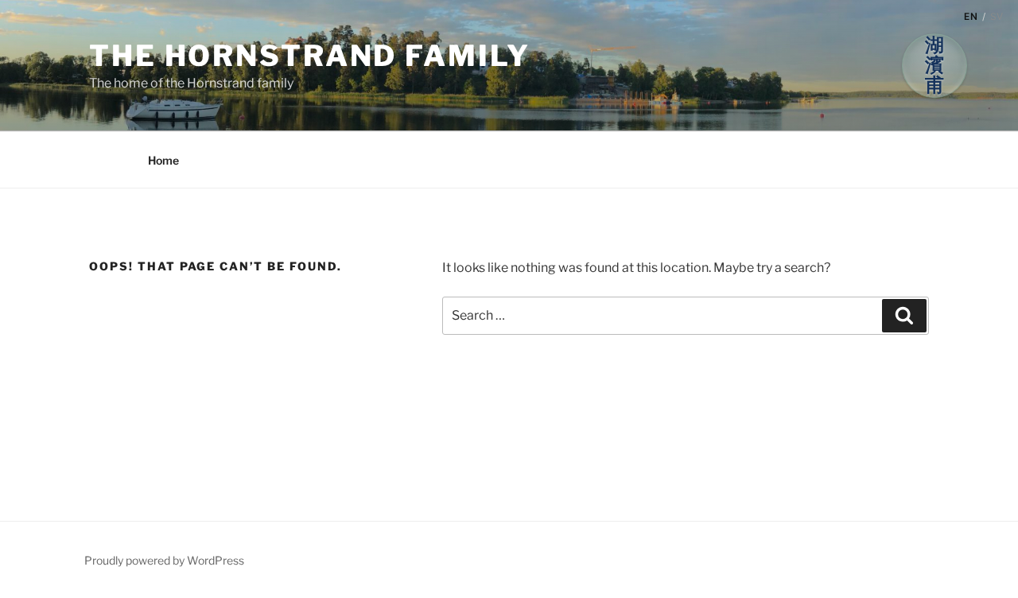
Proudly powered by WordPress (164, 560)
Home (163, 160)
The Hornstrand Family (309, 55)
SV (997, 16)
